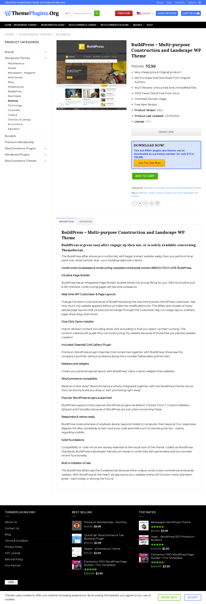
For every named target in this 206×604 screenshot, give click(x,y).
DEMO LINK (166, 131)
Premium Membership (19, 142)
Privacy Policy (14, 546)
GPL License (12, 553)
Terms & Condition (16, 540)
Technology (15, 105)
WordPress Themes (25, 25)
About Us (192, 2)
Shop (150, 25)
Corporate (14, 110)
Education (14, 128)
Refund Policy (14, 559)
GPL (148, 121)
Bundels (10, 136)
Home (8, 25)
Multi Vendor (15, 77)
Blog (169, 2)
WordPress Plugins (52, 25)
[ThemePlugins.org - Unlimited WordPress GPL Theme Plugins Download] (32, 13)
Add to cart (145, 175)
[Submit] (97, 13)
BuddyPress (15, 91)
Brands (160, 2)
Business (63, 34)
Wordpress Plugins (17, 154)
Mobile (12, 68)
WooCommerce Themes (82, 25)
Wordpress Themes (35, 34)
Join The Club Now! (149, 162)
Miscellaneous (16, 63)
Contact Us (179, 2)
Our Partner (13, 565)
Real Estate (14, 96)
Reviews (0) (86, 221)
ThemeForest (173, 188)
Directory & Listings (19, 119)
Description (66, 221)
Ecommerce (15, 124)
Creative (12, 115)
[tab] (66, 221)
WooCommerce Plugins (115, 25)
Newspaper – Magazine (21, 72)
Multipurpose (16, 86)
